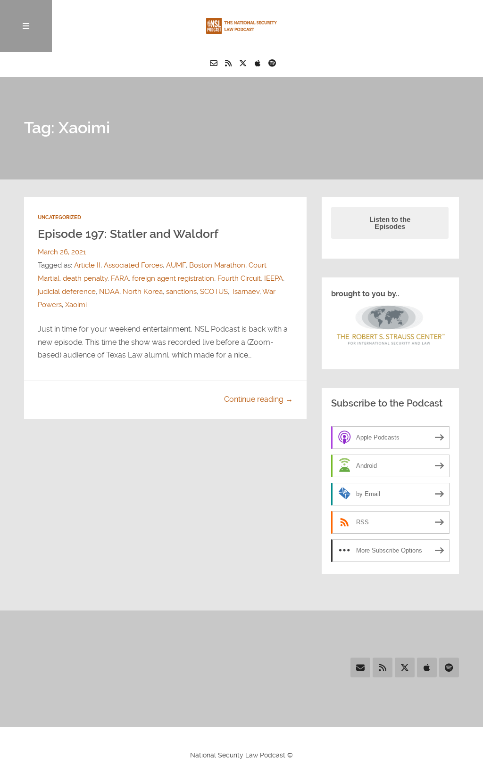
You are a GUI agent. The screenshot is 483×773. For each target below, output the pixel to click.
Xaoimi (76, 305)
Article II (87, 265)
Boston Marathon (217, 265)
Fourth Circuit (239, 278)
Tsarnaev (245, 291)
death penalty (85, 278)
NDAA (109, 291)
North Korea (143, 291)
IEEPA (273, 278)
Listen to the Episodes (389, 222)
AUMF (176, 265)
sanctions (181, 291)
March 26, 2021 (62, 252)
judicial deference (67, 291)
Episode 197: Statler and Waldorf (128, 234)
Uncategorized (59, 217)
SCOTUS (214, 291)
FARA (120, 278)
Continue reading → (258, 399)
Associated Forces (133, 265)
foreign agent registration (173, 278)
